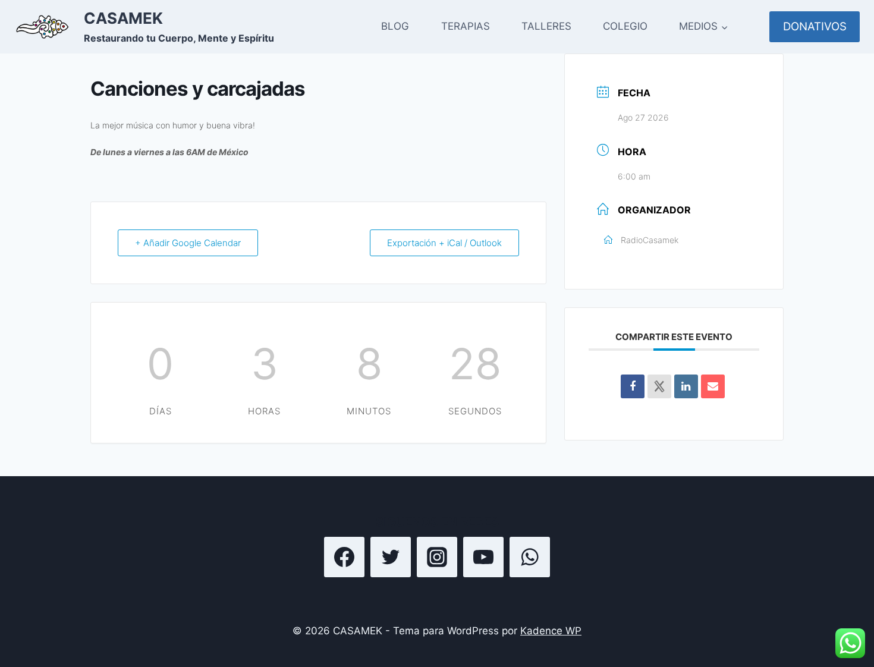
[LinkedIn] (686, 386)
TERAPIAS (465, 26)
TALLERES (546, 26)
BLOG (395, 26)
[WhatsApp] (530, 557)
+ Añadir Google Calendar (188, 242)
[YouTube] (483, 557)
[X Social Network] (659, 386)
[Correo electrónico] (713, 386)
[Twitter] (390, 557)
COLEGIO (625, 26)
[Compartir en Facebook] (633, 386)
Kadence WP (550, 631)
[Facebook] (344, 557)
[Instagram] (437, 557)
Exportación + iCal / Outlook (444, 242)
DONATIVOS (815, 26)
